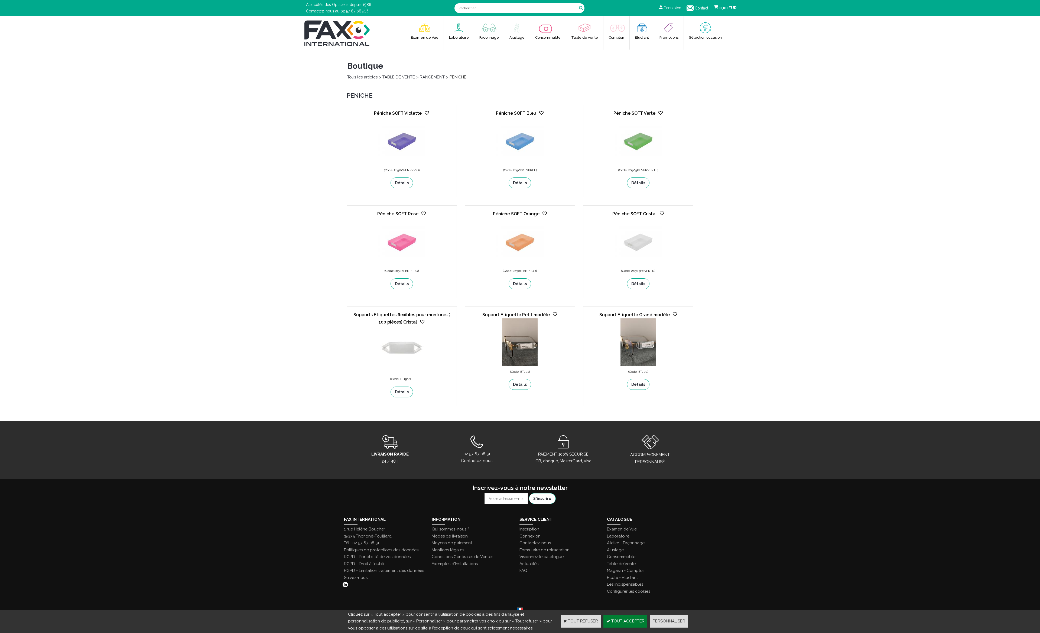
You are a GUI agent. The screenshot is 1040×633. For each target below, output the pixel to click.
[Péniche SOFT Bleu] (520, 162)
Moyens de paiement (452, 542)
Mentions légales (448, 550)
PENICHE (458, 77)
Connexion (530, 536)
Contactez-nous (535, 542)
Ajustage (517, 37)
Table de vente (584, 37)
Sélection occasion (705, 37)
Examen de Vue (424, 37)
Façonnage (489, 37)
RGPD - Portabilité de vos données (377, 556)
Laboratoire (459, 37)
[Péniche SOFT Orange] (520, 263)
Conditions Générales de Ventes (462, 556)
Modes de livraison (450, 536)
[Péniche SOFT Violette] (401, 162)
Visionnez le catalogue (541, 556)
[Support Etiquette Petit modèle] (520, 364)
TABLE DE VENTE (398, 77)
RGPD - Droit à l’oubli (364, 563)
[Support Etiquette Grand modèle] (638, 364)
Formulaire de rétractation (544, 550)
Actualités (528, 563)
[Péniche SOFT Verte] (638, 162)
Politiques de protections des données (381, 550)
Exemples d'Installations (455, 563)
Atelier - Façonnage (626, 542)
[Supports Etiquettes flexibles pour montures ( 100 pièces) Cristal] (401, 372)
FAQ (523, 570)
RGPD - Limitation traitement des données (384, 570)
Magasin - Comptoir (626, 570)
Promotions (668, 37)
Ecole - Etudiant (622, 577)
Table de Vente (621, 563)
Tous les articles (362, 77)
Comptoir (616, 37)
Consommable (548, 37)
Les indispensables (625, 584)
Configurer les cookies (628, 591)
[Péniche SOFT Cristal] (638, 263)
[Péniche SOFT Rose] (401, 263)
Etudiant (642, 37)
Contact (701, 8)
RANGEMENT (432, 77)
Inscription (529, 529)
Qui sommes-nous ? (450, 529)
